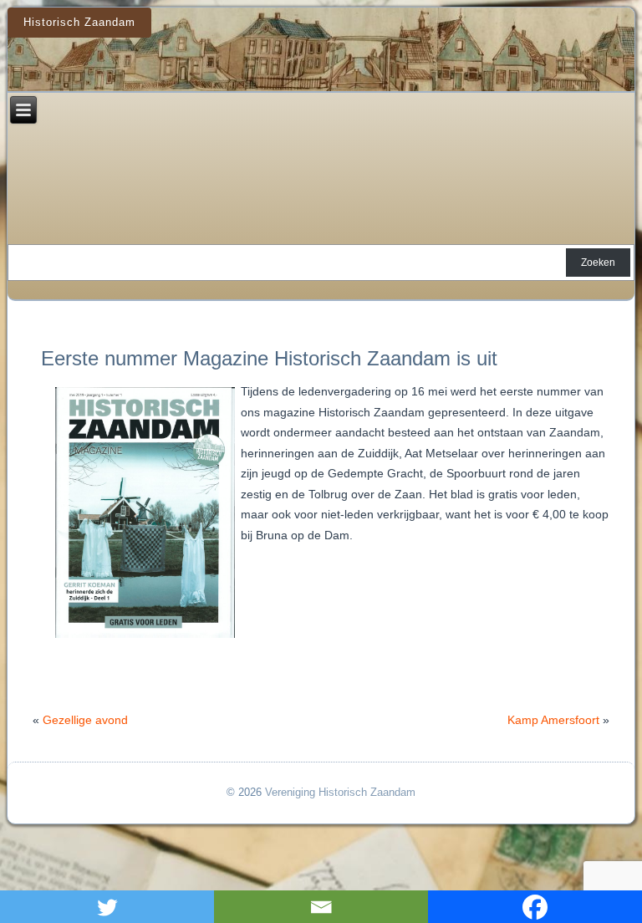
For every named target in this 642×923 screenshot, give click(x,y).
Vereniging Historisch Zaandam (340, 792)
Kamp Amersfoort (553, 720)
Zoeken (598, 262)
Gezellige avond (85, 720)
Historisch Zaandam (79, 22)
